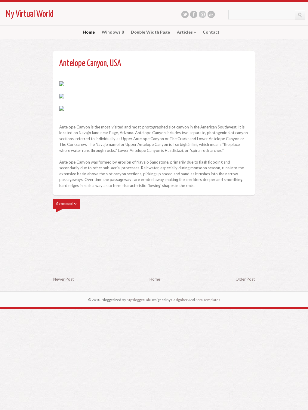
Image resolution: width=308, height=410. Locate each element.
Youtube (211, 14)
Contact (211, 32)
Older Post (245, 279)
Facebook (193, 14)
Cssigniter (179, 299)
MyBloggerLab (138, 299)
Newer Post (63, 279)
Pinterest (202, 14)
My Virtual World (30, 14)
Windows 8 (113, 32)
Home (89, 32)
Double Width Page (150, 32)
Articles (186, 32)
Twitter (185, 14)
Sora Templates (208, 299)
